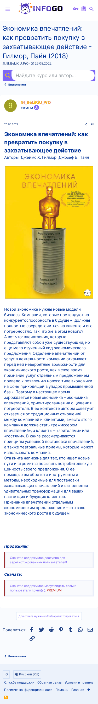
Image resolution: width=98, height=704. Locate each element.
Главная (77, 690)
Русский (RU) (28, 674)
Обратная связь (49, 682)
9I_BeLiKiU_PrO (17, 63)
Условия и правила (79, 682)
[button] (8, 9)
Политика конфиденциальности (28, 690)
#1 (92, 124)
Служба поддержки (19, 682)
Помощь (61, 690)
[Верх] (89, 690)
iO (6, 674)
